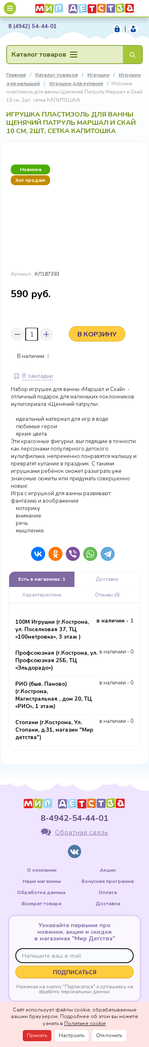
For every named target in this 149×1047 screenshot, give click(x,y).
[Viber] (71, 554)
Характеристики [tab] (41, 594)
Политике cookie (85, 1023)
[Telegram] (106, 554)
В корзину (97, 334)
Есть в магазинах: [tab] (41, 579)
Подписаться (74, 972)
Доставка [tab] (107, 579)
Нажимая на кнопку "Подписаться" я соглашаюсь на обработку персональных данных (74, 989)
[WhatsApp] (88, 554)
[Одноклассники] (53, 554)
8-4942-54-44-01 (74, 818)
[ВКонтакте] (36, 554)
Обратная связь (81, 832)
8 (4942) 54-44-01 (32, 26)
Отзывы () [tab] (107, 594)
